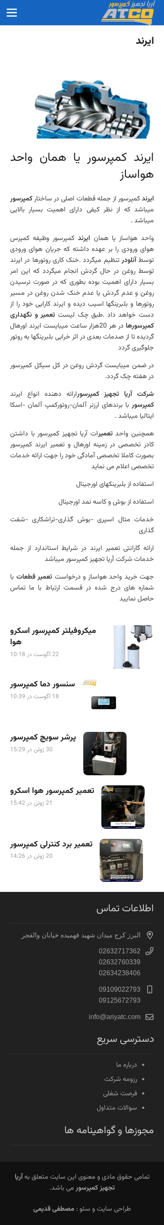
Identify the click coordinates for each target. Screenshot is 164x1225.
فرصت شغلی (120, 1094)
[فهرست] (11, 12)
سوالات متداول (117, 1108)
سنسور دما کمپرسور (42, 684)
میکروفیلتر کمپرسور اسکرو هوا (53, 637)
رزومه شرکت (120, 1079)
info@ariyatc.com (114, 1016)
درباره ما (126, 1065)
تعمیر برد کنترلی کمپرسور (51, 844)
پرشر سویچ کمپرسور (43, 737)
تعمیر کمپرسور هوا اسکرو (52, 791)
